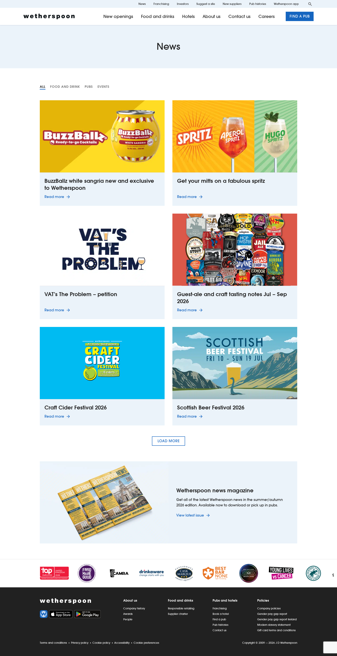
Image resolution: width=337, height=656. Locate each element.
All (42, 86)
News (142, 4)
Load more (169, 441)
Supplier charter (178, 614)
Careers (266, 16)
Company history (134, 608)
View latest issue (190, 515)
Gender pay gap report (272, 614)
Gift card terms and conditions (276, 630)
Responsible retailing (181, 608)
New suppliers (232, 4)
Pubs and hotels (225, 600)
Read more (57, 196)
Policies (263, 600)
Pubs (89, 86)
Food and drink (65, 86)
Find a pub (300, 16)
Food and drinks (157, 16)
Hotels (188, 16)
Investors (183, 4)
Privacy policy (79, 642)
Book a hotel (221, 614)
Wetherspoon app (286, 4)
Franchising (161, 4)
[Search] (310, 4)
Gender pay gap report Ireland (277, 619)
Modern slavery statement (274, 625)
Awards (128, 614)
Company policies (269, 608)
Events (103, 86)
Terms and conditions (53, 642)
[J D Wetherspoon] (49, 16)
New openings (118, 16)
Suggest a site (205, 4)
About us (212, 16)
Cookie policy (101, 642)
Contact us (239, 16)
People (127, 619)
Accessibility (121, 642)
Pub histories (257, 4)
